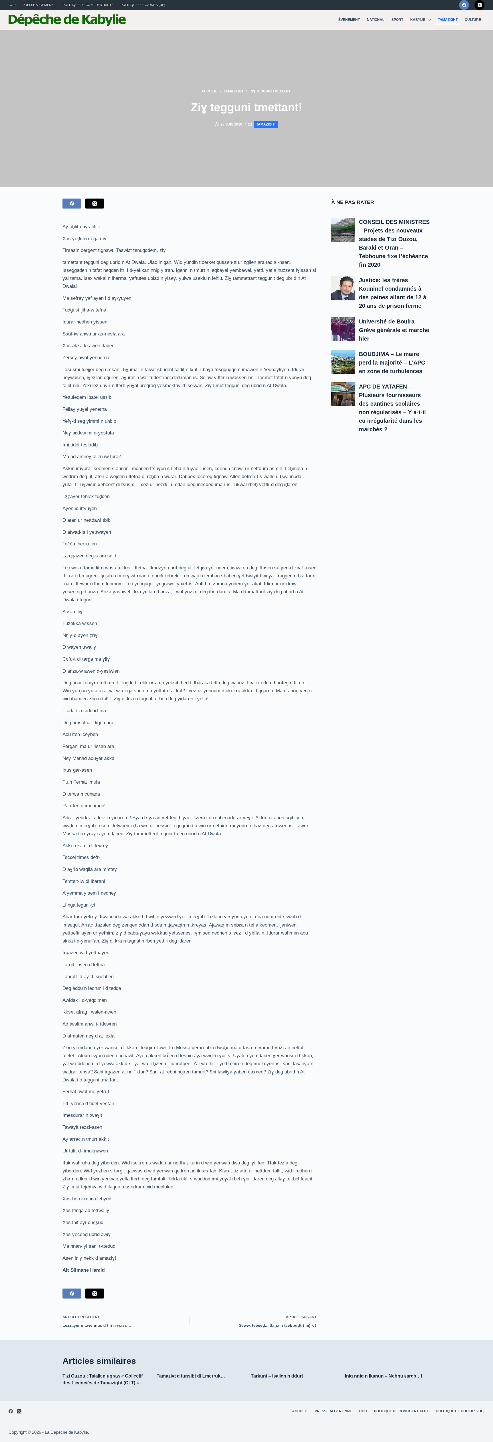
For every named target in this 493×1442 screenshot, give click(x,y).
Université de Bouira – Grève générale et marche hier (394, 330)
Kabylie (417, 20)
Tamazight (448, 20)
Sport (397, 20)
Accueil (300, 1411)
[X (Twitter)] (479, 5)
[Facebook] (464, 5)
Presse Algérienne (39, 5)
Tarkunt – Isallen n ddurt (277, 1376)
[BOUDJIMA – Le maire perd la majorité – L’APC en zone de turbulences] (343, 362)
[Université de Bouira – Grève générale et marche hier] (343, 329)
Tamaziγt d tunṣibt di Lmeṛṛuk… (191, 1376)
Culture (473, 20)
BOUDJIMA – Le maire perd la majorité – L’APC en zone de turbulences (392, 362)
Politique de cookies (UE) (143, 5)
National (375, 20)
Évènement (349, 20)
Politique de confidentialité (88, 5)
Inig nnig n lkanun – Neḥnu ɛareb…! (383, 1376)
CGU (12, 5)
